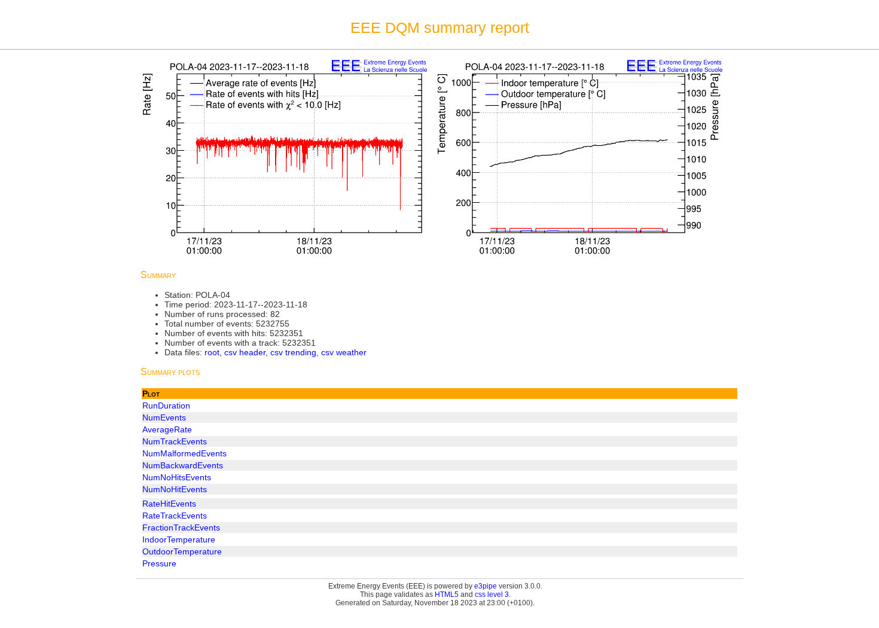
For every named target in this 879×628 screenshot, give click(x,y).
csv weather (344, 352)
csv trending (293, 352)
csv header (244, 352)
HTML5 (447, 594)
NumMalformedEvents (184, 453)
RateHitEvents (169, 503)
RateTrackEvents (174, 515)
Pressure (159, 563)
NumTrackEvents (174, 441)
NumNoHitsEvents (176, 477)
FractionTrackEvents (181, 527)
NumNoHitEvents (174, 489)
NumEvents (164, 417)
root (212, 352)
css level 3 (492, 594)
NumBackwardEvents (182, 465)
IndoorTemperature (178, 539)
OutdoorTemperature (182, 551)
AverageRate (167, 429)
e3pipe (485, 586)
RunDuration (166, 405)
